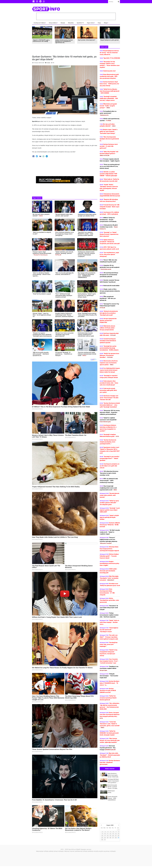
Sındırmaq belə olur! (109, 71)
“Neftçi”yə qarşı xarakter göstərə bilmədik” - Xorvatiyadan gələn (109, 502)
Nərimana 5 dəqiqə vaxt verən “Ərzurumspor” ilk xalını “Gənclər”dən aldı (109, 397)
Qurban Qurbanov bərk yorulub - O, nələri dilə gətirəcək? (109, 146)
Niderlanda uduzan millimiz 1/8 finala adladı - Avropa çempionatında (107, 327)
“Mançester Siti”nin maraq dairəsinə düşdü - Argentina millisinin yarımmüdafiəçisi (110, 412)
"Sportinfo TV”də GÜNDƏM (111, 58)
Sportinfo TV (80, 23)
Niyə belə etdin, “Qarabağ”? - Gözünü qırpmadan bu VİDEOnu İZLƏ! (110, 755)
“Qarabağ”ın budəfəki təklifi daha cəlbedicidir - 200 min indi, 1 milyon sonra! (109, 98)
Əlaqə (105, 23)
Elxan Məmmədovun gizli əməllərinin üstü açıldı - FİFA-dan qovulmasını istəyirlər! (109, 76)
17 (105, 835)
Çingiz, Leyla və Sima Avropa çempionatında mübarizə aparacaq (110, 291)
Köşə (99, 23)
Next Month (118, 825)
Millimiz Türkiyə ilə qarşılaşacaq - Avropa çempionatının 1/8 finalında (108, 219)
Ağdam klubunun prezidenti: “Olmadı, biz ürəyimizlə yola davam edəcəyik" (110, 241)
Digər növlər (90, 23)
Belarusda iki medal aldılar (111, 285)
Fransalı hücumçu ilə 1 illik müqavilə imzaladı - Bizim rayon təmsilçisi (109, 206)
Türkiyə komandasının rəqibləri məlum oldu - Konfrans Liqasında (109, 615)
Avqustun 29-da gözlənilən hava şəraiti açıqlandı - (109, 267)
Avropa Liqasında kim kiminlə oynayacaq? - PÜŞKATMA (108, 320)
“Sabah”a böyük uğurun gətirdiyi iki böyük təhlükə (109, 517)
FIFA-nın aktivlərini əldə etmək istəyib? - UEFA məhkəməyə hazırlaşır (109, 480)
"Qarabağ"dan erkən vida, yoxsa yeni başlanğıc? (108, 644)
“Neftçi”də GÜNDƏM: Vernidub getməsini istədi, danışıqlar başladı (109, 733)
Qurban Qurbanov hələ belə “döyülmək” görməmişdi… (110, 762)
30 (102, 839)
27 (113, 837)
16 (102, 835)
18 (107, 835)
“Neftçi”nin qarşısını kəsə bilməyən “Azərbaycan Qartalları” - (109, 355)
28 (115, 837)
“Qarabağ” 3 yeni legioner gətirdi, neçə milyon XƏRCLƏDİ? (110, 510)
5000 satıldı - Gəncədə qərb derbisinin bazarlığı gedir (108, 570)
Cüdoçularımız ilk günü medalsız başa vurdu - (109, 226)
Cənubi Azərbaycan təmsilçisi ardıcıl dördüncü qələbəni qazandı (108, 340)
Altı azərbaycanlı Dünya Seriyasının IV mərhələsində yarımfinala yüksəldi (109, 274)
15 (118, 833)
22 (118, 835)
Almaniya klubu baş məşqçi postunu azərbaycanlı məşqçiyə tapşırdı (109, 548)
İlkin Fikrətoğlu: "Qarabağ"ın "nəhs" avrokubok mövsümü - (109, 578)
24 (105, 837)
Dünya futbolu (53, 23)
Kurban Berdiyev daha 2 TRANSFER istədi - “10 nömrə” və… (109, 683)
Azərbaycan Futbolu (39, 23)
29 (118, 837)
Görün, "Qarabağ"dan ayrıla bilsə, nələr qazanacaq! (109, 600)
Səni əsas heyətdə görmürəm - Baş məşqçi (108, 747)
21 (115, 835)
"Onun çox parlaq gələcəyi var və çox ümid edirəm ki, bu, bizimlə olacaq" (110, 166)
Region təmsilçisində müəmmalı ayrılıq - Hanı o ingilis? (110, 563)
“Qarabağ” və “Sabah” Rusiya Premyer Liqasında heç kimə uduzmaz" (109, 234)
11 (107, 833)
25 (107, 837)
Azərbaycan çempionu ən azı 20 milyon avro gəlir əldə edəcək (109, 465)
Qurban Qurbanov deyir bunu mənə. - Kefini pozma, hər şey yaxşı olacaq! (109, 83)
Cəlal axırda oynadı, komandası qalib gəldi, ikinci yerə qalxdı (108, 390)
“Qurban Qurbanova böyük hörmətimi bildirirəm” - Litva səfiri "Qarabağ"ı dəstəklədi (110, 405)
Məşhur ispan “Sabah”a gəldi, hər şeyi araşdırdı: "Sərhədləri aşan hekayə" (108, 131)
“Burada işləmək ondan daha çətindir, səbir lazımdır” (109, 495)
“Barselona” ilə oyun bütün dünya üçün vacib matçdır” (109, 607)
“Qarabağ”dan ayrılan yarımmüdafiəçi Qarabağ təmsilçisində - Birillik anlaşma (109, 348)
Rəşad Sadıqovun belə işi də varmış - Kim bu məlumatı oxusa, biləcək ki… (109, 52)
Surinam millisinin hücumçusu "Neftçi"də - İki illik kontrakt (110, 524)
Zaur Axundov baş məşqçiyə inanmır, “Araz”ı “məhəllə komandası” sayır (109, 661)
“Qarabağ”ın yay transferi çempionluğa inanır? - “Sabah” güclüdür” (109, 458)
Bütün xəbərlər (110, 768)
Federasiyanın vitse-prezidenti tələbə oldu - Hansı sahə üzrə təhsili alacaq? (109, 383)
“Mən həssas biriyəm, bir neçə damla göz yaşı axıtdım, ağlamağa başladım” (110, 740)
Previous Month (101, 825)
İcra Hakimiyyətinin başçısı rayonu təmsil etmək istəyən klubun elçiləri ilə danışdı (110, 370)
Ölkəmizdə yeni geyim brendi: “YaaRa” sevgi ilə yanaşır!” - (108, 105)
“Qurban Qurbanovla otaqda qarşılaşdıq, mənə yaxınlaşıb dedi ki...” (108, 441)
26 (110, 837)
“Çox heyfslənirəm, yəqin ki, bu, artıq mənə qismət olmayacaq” (109, 254)
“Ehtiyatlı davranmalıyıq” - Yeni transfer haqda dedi (109, 675)
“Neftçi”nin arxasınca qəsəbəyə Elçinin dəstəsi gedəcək (108, 697)
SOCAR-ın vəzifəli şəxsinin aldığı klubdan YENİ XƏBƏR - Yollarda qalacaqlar (108, 173)
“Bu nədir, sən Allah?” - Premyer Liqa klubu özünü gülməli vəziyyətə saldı (109, 637)
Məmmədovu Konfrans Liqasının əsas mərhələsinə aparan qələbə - (109, 362)
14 (115, 833)
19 (110, 835)
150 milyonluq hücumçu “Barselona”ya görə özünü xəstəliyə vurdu (109, 473)
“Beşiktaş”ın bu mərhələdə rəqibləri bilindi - (109, 668)
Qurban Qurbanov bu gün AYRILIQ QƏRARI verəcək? (108, 690)
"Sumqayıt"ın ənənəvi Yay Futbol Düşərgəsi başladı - (109, 305)
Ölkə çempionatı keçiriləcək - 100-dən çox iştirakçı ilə (108, 298)
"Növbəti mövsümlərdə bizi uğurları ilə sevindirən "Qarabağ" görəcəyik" (109, 313)
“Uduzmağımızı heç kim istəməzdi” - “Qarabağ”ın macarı (109, 629)
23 (102, 837)
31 (105, 839)
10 (105, 833)
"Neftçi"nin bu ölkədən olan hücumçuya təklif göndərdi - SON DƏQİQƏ (109, 91)
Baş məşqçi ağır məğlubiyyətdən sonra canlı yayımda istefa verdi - (108, 488)
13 (113, 833)
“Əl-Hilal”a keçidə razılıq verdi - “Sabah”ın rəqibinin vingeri (110, 532)
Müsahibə (71, 23)
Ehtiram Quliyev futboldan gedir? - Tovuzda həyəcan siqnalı (109, 556)
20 (113, 835)
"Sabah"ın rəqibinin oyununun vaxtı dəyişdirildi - (108, 419)
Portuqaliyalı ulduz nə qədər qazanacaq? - (108, 113)
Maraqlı (63, 23)
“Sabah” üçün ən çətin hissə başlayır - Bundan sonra (109, 622)
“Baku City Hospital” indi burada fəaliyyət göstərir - (109, 153)
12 (110, 833)
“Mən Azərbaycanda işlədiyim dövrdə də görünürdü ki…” (109, 138)
